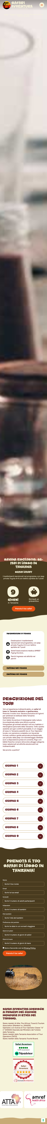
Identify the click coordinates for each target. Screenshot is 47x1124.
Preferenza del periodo (11, 922)
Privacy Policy (30, 948)
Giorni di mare (8, 939)
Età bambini (7, 914)
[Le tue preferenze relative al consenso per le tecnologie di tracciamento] (43, 1120)
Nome (5, 880)
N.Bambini (6, 905)
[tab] (23, 633)
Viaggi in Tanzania (16, 14)
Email (5, 889)
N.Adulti (6, 897)
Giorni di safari (8, 931)
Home (6, 14)
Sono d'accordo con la (20, 948)
